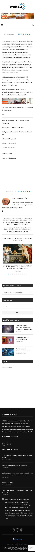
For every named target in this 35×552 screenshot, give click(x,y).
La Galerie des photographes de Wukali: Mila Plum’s (17, 456)
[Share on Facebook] (21, 34)
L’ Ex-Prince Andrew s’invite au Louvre (22, 338)
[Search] (33, 25)
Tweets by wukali (7, 367)
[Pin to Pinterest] (25, 34)
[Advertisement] (17, 387)
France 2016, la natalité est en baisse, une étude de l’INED (17, 491)
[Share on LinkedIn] (27, 34)
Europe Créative (7, 482)
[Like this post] (20, 34)
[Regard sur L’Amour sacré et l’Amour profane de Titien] (17, 253)
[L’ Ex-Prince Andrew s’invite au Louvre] (8, 340)
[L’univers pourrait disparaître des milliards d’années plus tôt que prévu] (8, 329)
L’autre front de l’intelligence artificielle (23, 350)
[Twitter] (9, 444)
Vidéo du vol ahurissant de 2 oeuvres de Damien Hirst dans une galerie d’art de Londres (17, 474)
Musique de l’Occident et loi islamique (14, 465)
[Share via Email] (29, 34)
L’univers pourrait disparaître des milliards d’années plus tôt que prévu (24, 327)
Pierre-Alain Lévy (20, 198)
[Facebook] (4, 444)
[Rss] (21, 530)
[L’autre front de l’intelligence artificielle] (8, 352)
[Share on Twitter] (23, 34)
